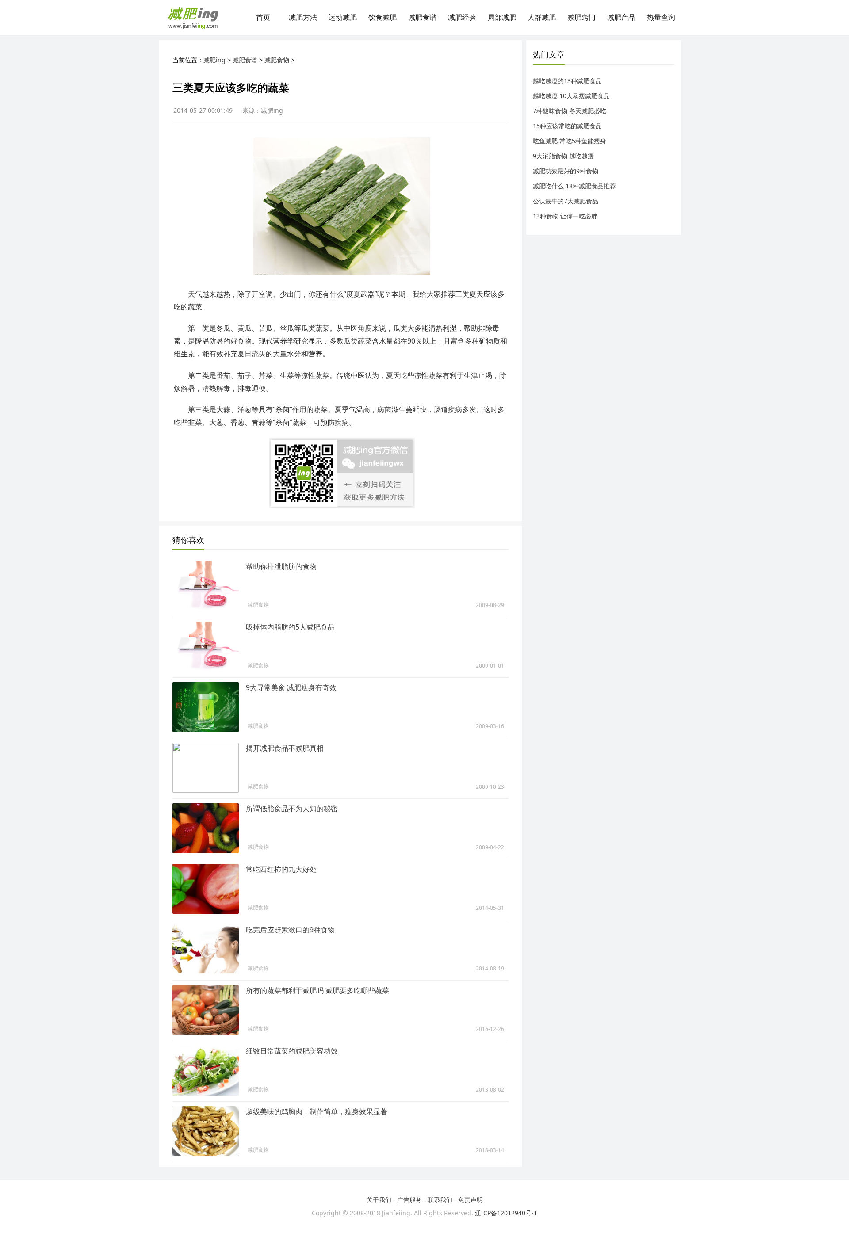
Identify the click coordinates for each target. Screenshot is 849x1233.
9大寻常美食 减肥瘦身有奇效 (291, 687)
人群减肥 (542, 17)
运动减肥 (343, 17)
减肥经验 (462, 17)
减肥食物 (276, 60)
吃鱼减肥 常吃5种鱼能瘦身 (569, 141)
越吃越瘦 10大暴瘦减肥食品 (571, 96)
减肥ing (214, 60)
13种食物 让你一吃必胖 (565, 216)
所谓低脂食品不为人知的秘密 (292, 808)
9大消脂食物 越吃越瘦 (563, 156)
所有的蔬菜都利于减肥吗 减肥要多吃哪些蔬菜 (317, 990)
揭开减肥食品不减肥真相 (285, 748)
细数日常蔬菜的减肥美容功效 (292, 1051)
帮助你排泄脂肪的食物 (281, 566)
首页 (263, 17)
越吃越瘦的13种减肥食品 (567, 80)
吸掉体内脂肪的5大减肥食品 (290, 627)
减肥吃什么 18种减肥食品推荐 (574, 186)
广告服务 (409, 1199)
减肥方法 (303, 17)
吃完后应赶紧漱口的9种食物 (290, 930)
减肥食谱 (422, 17)
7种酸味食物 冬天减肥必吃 (569, 111)
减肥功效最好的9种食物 (565, 171)
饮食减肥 (382, 17)
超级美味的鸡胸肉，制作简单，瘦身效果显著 (316, 1111)
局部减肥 (502, 17)
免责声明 (470, 1199)
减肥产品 (621, 17)
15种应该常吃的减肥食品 (567, 126)
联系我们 (440, 1199)
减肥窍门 (581, 17)
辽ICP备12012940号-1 (506, 1213)
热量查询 (661, 17)
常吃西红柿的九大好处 (281, 869)
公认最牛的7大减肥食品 (565, 201)
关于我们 (379, 1199)
